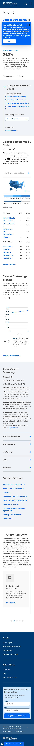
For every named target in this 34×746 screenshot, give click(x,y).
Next (9, 41)
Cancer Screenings (15, 19)
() (12, 428)
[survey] (2, 744)
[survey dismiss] (21, 744)
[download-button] (4, 12)
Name (6, 701)
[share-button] (13, 12)
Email (6, 707)
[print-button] (8, 12)
